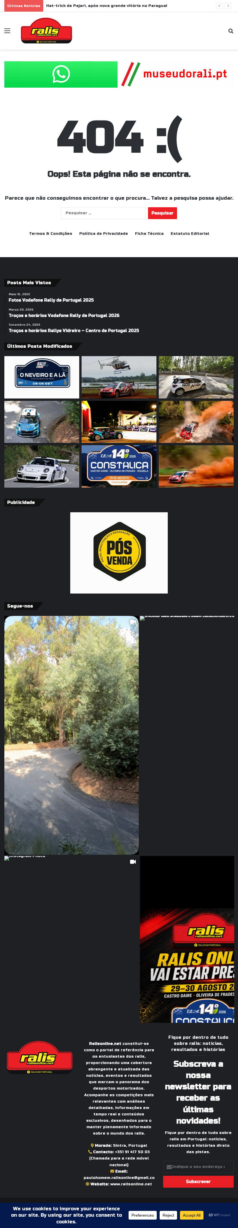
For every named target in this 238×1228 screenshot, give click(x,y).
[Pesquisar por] (231, 32)
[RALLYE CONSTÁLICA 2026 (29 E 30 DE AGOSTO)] (119, 466)
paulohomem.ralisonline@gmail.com (121, 1177)
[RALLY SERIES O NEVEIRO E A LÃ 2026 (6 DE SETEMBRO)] (41, 377)
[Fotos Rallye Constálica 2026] (196, 377)
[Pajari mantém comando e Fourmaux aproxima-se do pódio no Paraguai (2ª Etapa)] (196, 422)
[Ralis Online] (46, 31)
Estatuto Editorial (190, 233)
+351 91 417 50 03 (132, 1152)
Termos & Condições (50, 233)
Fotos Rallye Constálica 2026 (77, 5)
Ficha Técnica (149, 233)
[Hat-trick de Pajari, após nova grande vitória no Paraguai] (119, 377)
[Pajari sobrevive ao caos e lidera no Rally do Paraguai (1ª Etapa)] (196, 466)
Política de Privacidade (103, 233)
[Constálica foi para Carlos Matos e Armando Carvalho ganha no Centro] (41, 422)
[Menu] (7, 32)
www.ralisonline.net (131, 1184)
